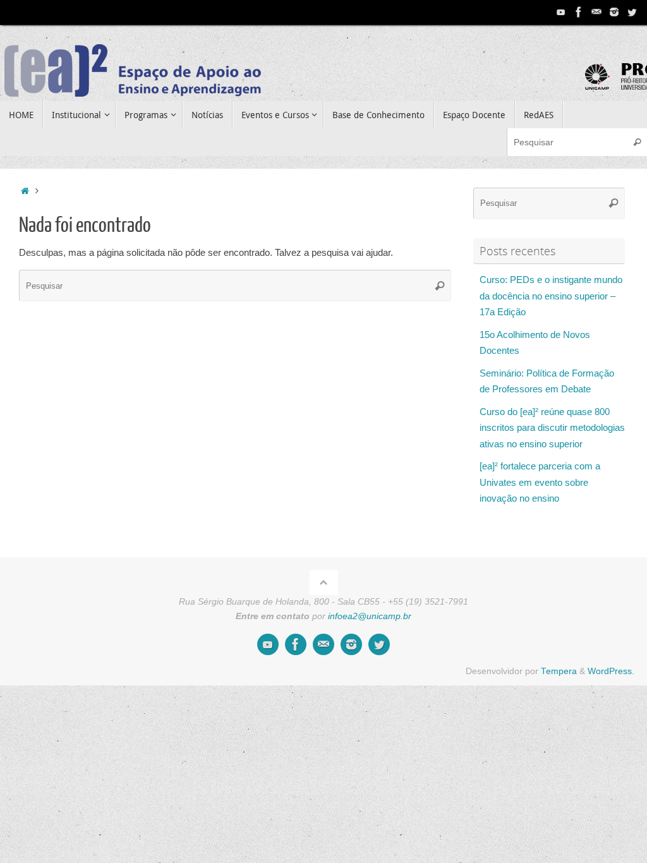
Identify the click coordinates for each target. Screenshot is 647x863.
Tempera (559, 671)
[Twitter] (632, 12)
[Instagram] (614, 12)
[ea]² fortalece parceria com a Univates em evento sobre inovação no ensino (540, 482)
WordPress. (611, 671)
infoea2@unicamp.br (369, 616)
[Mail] (596, 12)
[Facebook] (579, 12)
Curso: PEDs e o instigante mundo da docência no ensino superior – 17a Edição (551, 295)
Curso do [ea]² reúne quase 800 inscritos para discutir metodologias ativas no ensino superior (552, 427)
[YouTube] (561, 12)
